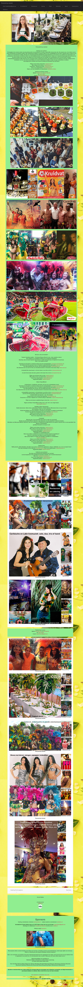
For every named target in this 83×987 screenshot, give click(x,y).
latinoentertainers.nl (56, 370)
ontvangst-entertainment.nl (57, 363)
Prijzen (50, 6)
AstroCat (40, 978)
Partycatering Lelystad (7, 3)
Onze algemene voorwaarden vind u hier (40, 974)
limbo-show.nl (63, 367)
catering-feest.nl (37, 922)
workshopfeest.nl (55, 366)
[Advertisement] (41, 984)
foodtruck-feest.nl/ (49, 66)
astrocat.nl (44, 928)
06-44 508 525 (47, 73)
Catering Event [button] (75, 6)
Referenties (58, 6)
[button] (16, 891)
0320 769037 (42, 74)
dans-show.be (59, 365)
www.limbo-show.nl (62, 389)
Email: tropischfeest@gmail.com (9, 6)
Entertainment (34, 6)
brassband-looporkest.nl (43, 456)
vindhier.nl (40, 903)
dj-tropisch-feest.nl (56, 372)
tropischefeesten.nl (47, 67)
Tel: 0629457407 (23, 6)
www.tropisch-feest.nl (41, 404)
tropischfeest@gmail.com (43, 75)
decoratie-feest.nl (52, 396)
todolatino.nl (60, 922)
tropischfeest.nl (47, 65)
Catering (43, 6)
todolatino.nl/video (52, 69)
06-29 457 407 (40, 73)
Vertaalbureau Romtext (40, 925)
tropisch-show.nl (49, 63)
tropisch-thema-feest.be (57, 397)
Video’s (66, 6)
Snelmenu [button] (5, 9)
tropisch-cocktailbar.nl (41, 437)
